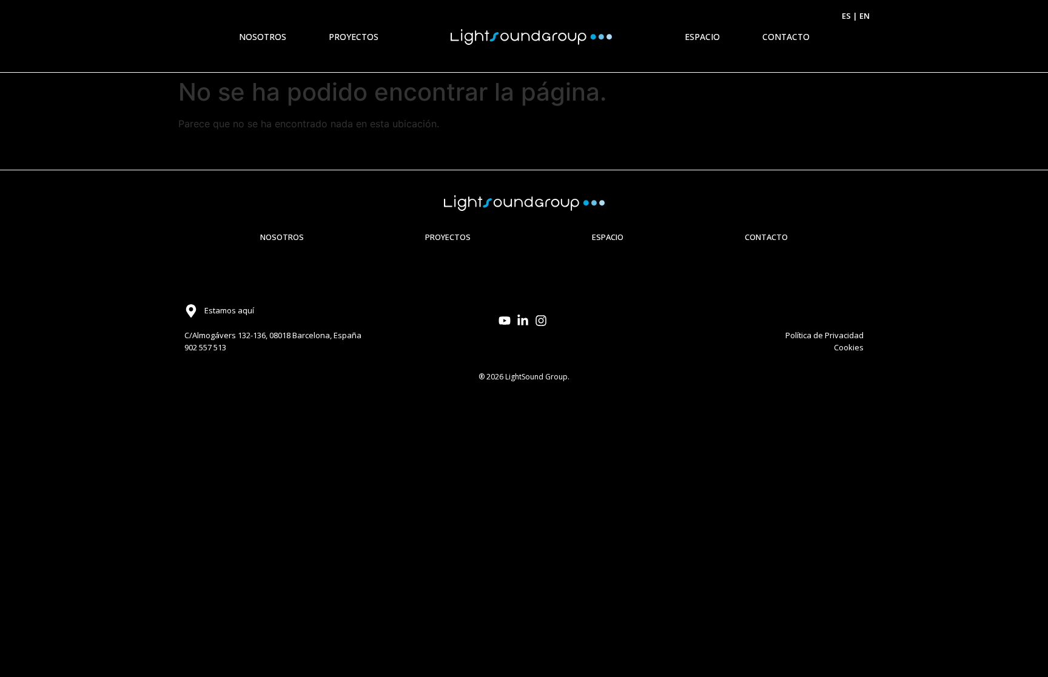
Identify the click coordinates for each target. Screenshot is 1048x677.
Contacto (786, 36)
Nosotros (262, 36)
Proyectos (353, 36)
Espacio (702, 36)
